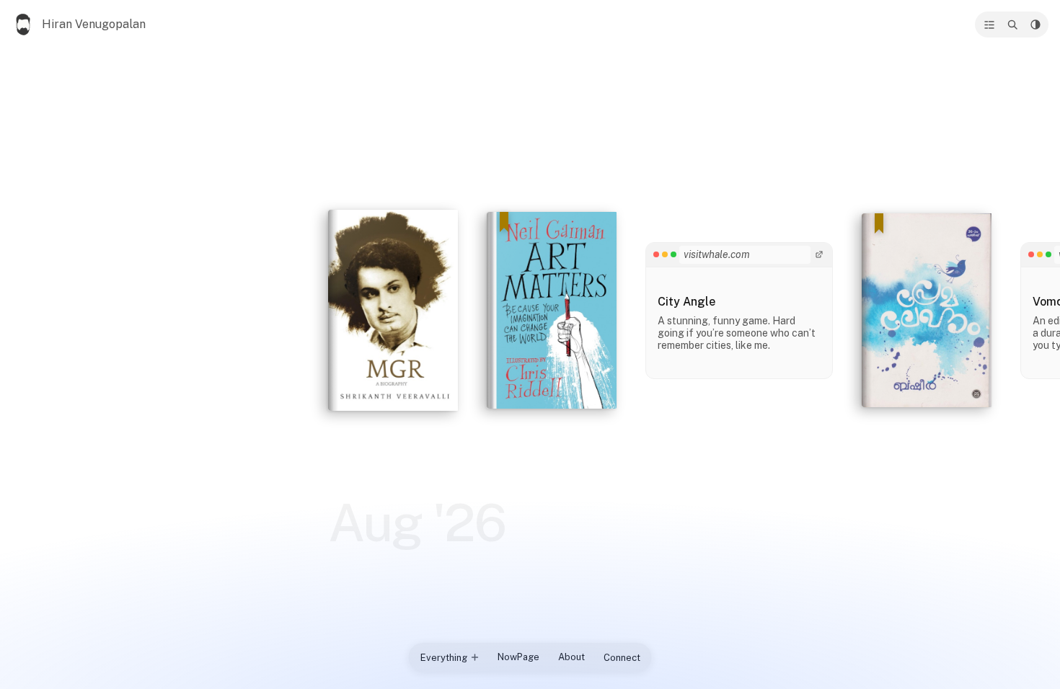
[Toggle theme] (1035, 24)
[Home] (24, 24)
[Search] (1012, 24)
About (571, 657)
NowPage (518, 657)
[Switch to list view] (989, 24)
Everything (443, 657)
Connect (622, 657)
